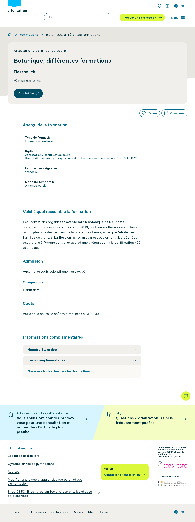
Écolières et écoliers (24, 456)
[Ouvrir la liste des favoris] (159, 6)
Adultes (13, 471)
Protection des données (49, 512)
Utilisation (106, 512)
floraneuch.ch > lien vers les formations (59, 371)
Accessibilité (83, 512)
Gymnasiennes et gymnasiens (31, 464)
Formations (29, 34)
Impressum (17, 512)
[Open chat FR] (185, 396)
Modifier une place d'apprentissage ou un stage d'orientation (45, 481)
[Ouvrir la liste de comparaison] (167, 6)
